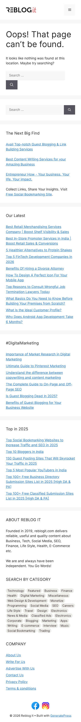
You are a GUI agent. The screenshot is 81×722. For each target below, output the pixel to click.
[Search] (11, 85)
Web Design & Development (26, 601)
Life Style (13, 611)
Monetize (57, 601)
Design (42, 611)
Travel (29, 611)
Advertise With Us (20, 668)
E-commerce (30, 625)
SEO (55, 605)
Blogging (32, 621)
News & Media (17, 615)
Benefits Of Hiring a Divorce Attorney (35, 268)
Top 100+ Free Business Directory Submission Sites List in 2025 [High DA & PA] (38, 482)
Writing (12, 625)
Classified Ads (41, 615)
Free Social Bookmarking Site (29, 194)
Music (65, 625)
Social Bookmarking (21, 631)
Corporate (14, 621)
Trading (44, 631)
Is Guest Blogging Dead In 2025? (31, 396)
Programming (16, 605)
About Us (13, 655)
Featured (34, 591)
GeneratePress (60, 715)
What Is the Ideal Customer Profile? (34, 310)
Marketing (49, 621)
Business (50, 591)
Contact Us (15, 675)
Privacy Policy (17, 682)
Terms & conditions (21, 688)
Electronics (59, 611)
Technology (15, 591)
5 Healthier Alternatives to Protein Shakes (39, 250)
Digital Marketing (32, 595)
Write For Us (15, 662)
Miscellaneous (58, 595)
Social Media (39, 605)
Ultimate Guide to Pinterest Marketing (36, 366)
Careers (68, 605)
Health (12, 595)
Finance (66, 591)
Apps (63, 621)
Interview (49, 625)
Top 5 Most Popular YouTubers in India (36, 470)
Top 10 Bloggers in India (25, 452)
